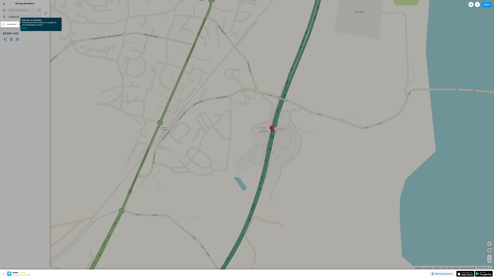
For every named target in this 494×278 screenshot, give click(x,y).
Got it (24, 28)
